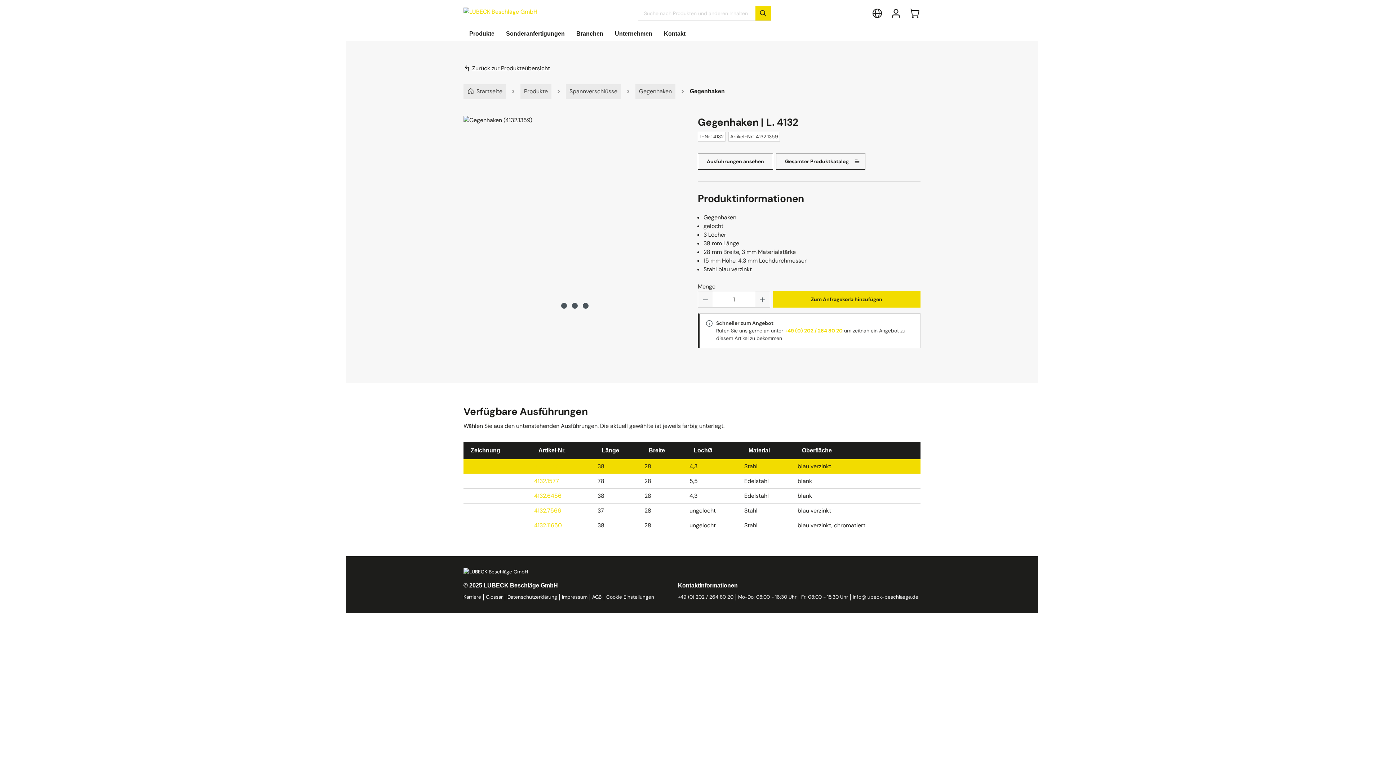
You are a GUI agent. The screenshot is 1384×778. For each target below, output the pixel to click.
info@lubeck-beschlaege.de (885, 597)
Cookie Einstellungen (630, 597)
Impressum (574, 597)
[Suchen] (763, 13)
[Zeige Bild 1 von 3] (564, 306)
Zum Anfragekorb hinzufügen (846, 299)
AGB (597, 597)
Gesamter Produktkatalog (817, 161)
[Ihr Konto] (896, 13)
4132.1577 (546, 481)
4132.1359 (546, 466)
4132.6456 (548, 496)
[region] (575, 213)
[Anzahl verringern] (705, 299)
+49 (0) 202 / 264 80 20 (814, 330)
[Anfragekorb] (915, 13)
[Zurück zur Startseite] (500, 11)
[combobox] (696, 13)
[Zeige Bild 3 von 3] (586, 306)
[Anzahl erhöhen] (762, 299)
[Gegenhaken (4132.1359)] (574, 206)
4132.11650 (548, 525)
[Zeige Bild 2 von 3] (575, 306)
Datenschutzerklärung (532, 597)
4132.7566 (547, 510)
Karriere (472, 597)
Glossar (494, 597)
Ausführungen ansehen (735, 161)
